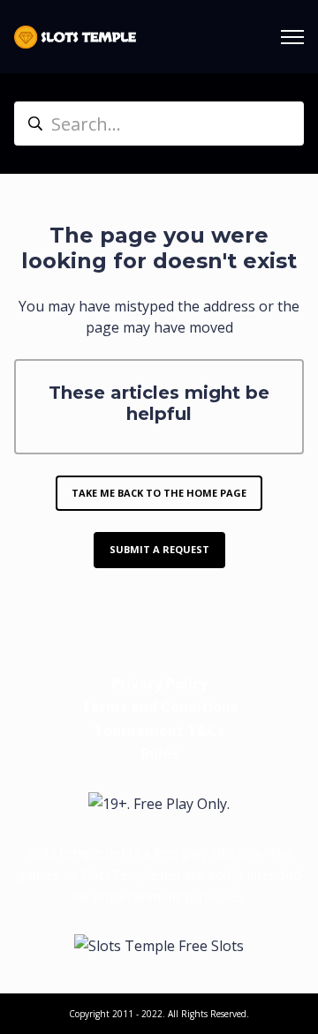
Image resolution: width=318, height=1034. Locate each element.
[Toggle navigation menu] (292, 37)
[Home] (75, 36)
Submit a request (159, 549)
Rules (159, 753)
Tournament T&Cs (159, 730)
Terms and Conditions (159, 706)
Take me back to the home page (159, 492)
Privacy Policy (159, 683)
